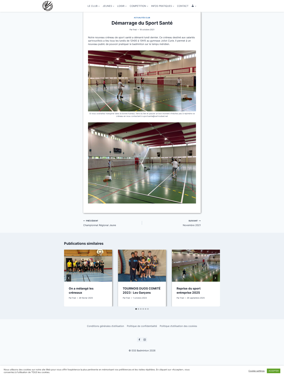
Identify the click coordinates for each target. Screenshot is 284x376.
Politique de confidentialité (142, 326)
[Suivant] (215, 278)
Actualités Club (142, 18)
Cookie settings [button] (256, 371)
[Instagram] (144, 339)
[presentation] (88, 266)
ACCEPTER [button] (274, 371)
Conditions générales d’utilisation (105, 326)
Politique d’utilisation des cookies (178, 326)
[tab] (136, 309)
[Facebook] (139, 339)
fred (135, 29)
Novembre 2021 (192, 223)
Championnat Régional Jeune (99, 223)
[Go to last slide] (68, 278)
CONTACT (182, 5)
